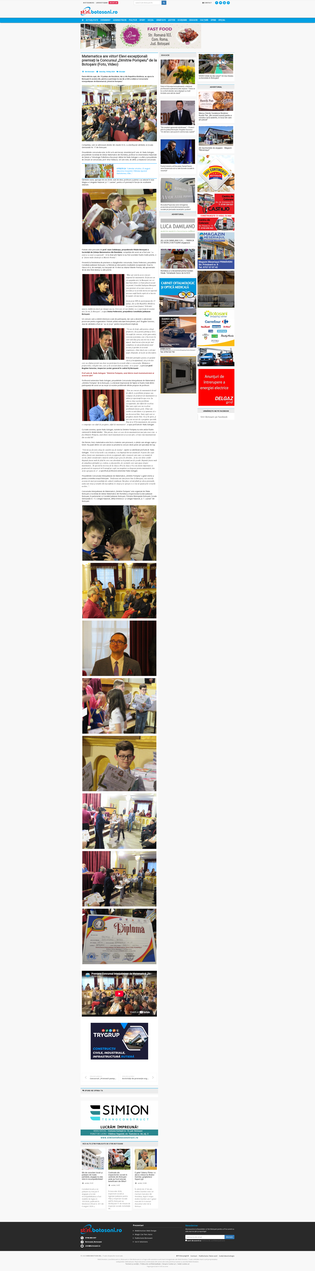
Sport (142, 20)
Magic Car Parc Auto (143, 1234)
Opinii (213, 20)
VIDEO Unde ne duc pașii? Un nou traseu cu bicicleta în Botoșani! (216, 77)
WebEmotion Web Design (145, 1231)
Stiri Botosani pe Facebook (214, 416)
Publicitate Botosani (143, 1238)
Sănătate (161, 20)
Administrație (119, 20)
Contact (193, 1256)
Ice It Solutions (141, 1242)
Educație (193, 20)
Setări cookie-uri (183, 1264)
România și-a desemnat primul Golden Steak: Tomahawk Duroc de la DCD (177, 272)
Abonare (229, 1237)
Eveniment (106, 20)
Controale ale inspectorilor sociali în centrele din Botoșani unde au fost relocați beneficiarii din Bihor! (117, 1176)
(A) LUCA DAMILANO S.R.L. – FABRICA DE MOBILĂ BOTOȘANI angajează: (177, 241)
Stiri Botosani (89, 72)
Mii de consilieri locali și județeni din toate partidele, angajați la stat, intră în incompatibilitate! (92, 1175)
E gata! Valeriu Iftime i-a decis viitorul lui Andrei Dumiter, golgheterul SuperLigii (145, 1175)
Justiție (171, 20)
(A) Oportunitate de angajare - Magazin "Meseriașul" (215, 149)
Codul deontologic (226, 1256)
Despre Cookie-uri (169, 1264)
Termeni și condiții (132, 1264)
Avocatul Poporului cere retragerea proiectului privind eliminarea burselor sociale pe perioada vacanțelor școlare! (176, 207)
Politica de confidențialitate (213, 1240)
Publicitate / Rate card (208, 1256)
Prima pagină (183, 1256)
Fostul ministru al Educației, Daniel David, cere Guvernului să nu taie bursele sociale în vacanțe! (177, 168)
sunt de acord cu (206, 1240)
